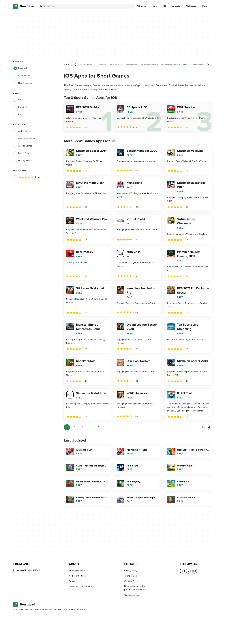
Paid (20, 114)
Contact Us (74, 581)
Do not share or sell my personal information (135, 588)
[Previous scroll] (75, 64)
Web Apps (191, 6)
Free (20, 99)
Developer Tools (132, 65)
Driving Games (25, 160)
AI (95, 65)
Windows (141, 6)
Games (186, 65)
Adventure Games (26, 138)
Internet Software (198, 65)
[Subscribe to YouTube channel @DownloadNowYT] (194, 571)
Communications (116, 65)
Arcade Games (25, 146)
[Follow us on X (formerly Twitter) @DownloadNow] (188, 571)
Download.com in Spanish (81, 586)
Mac (154, 6)
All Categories (86, 65)
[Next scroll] (208, 64)
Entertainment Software (170, 65)
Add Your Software (77, 576)
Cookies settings (132, 595)
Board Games (24, 153)
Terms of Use (130, 576)
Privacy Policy (130, 570)
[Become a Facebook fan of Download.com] (182, 571)
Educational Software (149, 65)
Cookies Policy (131, 581)
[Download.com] (24, 6)
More (204, 6)
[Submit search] (41, 6)
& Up (37, 177)
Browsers (102, 65)
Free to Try (23, 107)
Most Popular (24, 75)
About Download (77, 570)
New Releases (25, 83)
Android (176, 6)
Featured (22, 68)
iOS (164, 6)
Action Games (24, 131)
